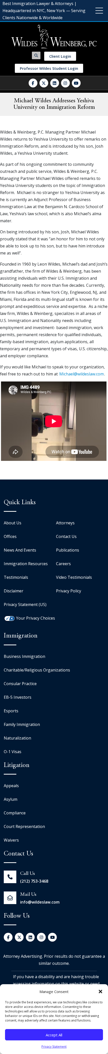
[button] (100, 991)
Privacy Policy (68, 591)
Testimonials (16, 577)
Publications (67, 550)
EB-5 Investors (17, 697)
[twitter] (43, 83)
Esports (11, 711)
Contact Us (66, 536)
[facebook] (33, 83)
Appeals (11, 785)
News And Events (20, 550)
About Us (12, 523)
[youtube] (76, 83)
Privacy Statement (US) (25, 604)
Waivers (11, 840)
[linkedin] (54, 83)
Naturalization (17, 738)
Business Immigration (24, 656)
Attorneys (65, 523)
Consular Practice (20, 683)
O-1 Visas (12, 751)
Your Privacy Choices (35, 618)
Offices (10, 536)
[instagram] (65, 83)
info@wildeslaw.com (40, 902)
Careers (63, 563)
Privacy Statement (54, 1046)
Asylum (10, 799)
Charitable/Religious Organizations (37, 670)
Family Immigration (22, 724)
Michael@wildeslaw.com (81, 374)
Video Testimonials (74, 577)
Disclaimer (13, 591)
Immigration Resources (26, 563)
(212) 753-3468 (34, 881)
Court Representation (24, 826)
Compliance (15, 813)
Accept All (54, 1034)
